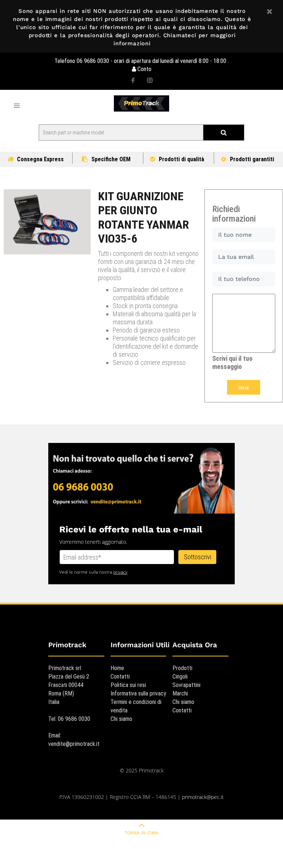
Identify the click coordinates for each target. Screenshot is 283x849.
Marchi (180, 693)
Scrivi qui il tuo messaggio (232, 362)
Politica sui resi (128, 684)
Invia (243, 388)
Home (117, 668)
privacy (120, 572)
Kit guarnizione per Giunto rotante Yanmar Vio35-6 (143, 217)
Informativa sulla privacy (138, 693)
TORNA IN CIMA (141, 832)
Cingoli (180, 676)
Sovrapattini (186, 684)
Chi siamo (121, 718)
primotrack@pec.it (203, 796)
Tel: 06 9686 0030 (69, 718)
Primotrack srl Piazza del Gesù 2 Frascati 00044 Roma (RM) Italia (68, 685)
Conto (143, 69)
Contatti (120, 676)
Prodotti (182, 668)
